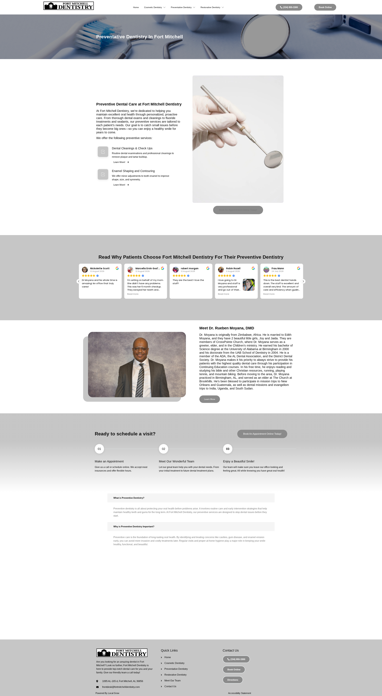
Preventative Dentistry (181, 7)
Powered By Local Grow (107, 693)
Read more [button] (132, 294)
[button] (238, 210)
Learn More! (119, 162)
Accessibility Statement (239, 693)
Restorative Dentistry (210, 7)
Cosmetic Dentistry (153, 7)
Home (136, 7)
